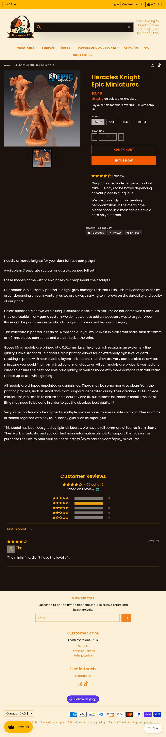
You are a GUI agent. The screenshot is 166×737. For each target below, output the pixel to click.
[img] (17, 541)
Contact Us (83, 676)
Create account (132, 4)
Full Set (143, 122)
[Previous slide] (29, 158)
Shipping (97, 99)
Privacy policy (96, 722)
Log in (115, 4)
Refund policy (76, 722)
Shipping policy (142, 722)
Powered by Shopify (53, 722)
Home (7, 65)
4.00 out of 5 (93, 484)
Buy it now (124, 160)
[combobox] (84, 27)
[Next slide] (55, 158)
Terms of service (119, 722)
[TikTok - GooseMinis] (159, 65)
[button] (102, 176)
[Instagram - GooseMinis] (152, 65)
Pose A (98, 122)
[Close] (129, 27)
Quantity (98, 131)
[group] (42, 158)
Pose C (127, 122)
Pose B (113, 122)
